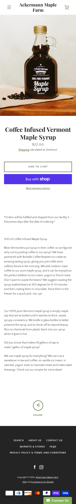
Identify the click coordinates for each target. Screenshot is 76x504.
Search (19, 440)
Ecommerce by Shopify (42, 482)
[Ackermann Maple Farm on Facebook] (35, 467)
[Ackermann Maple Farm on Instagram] (41, 467)
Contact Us (54, 440)
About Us (35, 440)
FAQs (53, 446)
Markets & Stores (32, 446)
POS (24, 482)
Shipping (23, 149)
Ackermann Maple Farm (38, 7)
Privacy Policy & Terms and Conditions (38, 452)
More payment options (38, 188)
